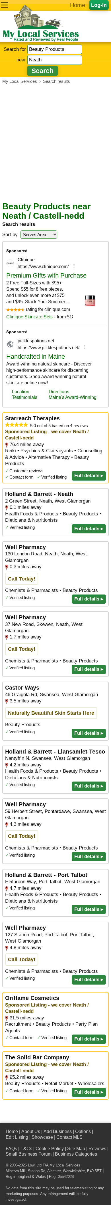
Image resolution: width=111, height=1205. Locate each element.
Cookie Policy (50, 1148)
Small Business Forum (29, 1154)
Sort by (10, 234)
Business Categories (76, 1154)
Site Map (76, 1148)
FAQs (11, 1148)
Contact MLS (69, 1137)
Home (77, 5)
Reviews (97, 1148)
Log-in (99, 5)
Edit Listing (17, 1137)
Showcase (42, 1137)
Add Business (58, 1131)
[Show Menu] (4, 5)
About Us (30, 1131)
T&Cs (26, 1148)
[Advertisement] (55, 142)
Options (83, 1131)
